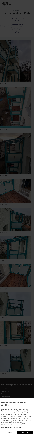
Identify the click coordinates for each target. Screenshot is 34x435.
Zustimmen (25, 432)
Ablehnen (8, 432)
